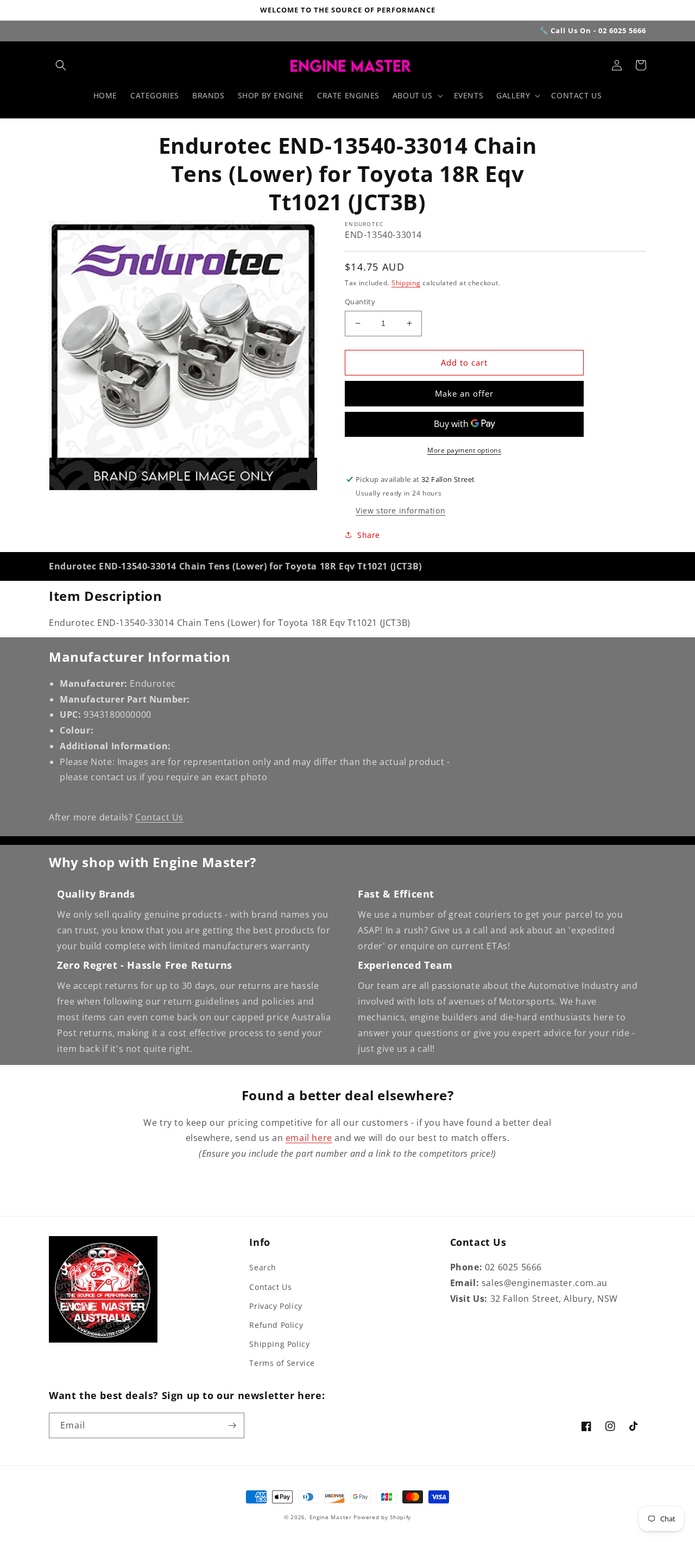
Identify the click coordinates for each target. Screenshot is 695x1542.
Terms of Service (282, 1363)
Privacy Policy (275, 1306)
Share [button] (368, 535)
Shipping (406, 282)
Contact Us (159, 817)
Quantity (360, 301)
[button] (61, 65)
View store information (400, 510)
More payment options (464, 450)
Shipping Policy (279, 1344)
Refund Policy (276, 1325)
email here (309, 1138)
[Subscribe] (232, 1425)
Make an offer (464, 393)
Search (262, 1267)
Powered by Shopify (382, 1517)
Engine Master (330, 1517)
